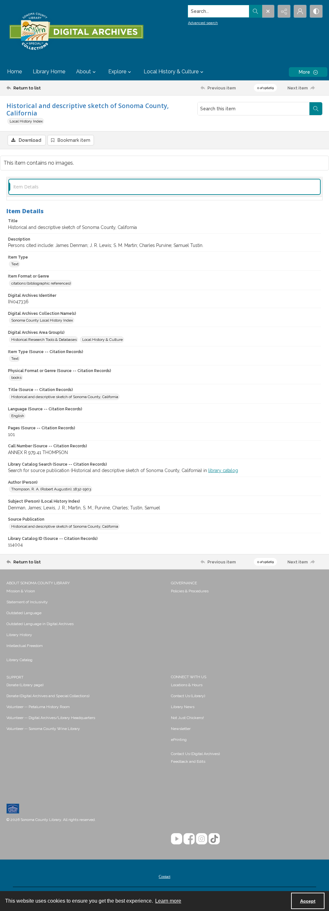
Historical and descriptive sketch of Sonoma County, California (64, 397)
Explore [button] (117, 71)
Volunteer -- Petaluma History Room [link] (38, 707)
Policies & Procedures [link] (190, 591)
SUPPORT (14, 677)
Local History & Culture (102, 339)
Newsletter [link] (181, 728)
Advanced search (203, 23)
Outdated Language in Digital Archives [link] (40, 624)
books (16, 377)
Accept (308, 901)
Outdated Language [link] (23, 613)
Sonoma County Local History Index (42, 320)
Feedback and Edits (188, 761)
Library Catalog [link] (19, 660)
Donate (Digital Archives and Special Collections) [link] (47, 696)
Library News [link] (182, 707)
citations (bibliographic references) (41, 283)
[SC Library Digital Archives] (76, 31)
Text (15, 264)
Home (14, 71)
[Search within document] (315, 108)
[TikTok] (214, 838)
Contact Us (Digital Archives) (195, 754)
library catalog (223, 470)
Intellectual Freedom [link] (24, 645)
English (17, 416)
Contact (164, 876)
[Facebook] (189, 838)
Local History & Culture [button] (171, 71)
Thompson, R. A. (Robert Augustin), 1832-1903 (51, 489)
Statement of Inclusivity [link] (27, 602)
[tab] (164, 187)
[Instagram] (201, 838)
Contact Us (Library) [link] (188, 696)
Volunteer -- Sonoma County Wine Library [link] (43, 728)
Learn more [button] (168, 901)
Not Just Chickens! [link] (187, 717)
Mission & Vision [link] (20, 591)
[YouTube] (176, 838)
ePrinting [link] (179, 739)
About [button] (83, 71)
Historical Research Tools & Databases (44, 339)
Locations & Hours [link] (186, 685)
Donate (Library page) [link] (24, 685)
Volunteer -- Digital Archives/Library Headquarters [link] (50, 717)
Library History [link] (19, 635)
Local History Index (26, 121)
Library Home (49, 71)
